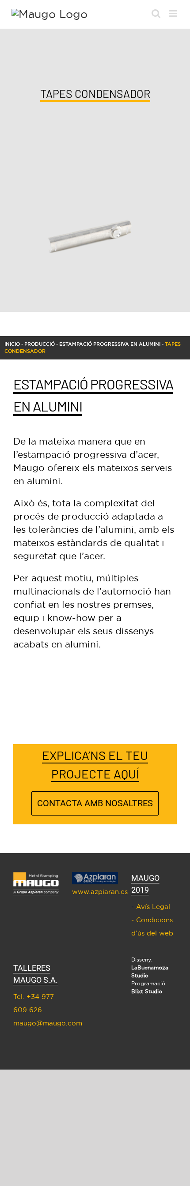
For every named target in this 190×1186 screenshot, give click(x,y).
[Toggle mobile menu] (174, 13)
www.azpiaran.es (95, 891)
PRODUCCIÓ (39, 344)
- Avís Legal (150, 906)
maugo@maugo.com (36, 1023)
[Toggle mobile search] (156, 13)
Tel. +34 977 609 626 (33, 1003)
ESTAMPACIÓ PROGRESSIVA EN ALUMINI (109, 344)
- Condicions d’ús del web (152, 926)
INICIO (12, 344)
